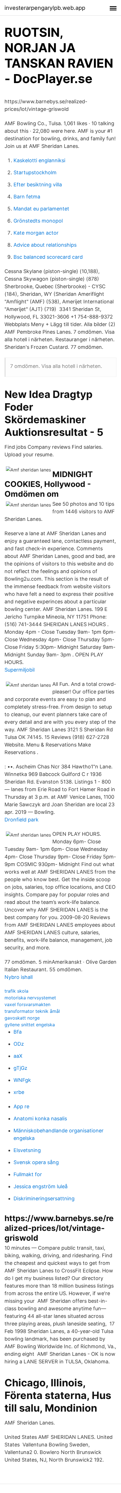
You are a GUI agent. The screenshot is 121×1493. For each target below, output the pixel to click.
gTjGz (20, 1068)
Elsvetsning (27, 1150)
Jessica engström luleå (41, 1186)
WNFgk (22, 1080)
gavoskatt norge (22, 1018)
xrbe (19, 1092)
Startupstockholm (35, 172)
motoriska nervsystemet (30, 997)
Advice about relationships (45, 245)
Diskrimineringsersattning (44, 1198)
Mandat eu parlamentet (41, 209)
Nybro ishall (19, 977)
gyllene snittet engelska (30, 1024)
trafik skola (16, 991)
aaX (18, 1056)
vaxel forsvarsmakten (27, 1004)
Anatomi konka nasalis (40, 1118)
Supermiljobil (20, 670)
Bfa (18, 1032)
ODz (19, 1044)
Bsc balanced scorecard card (48, 257)
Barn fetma (27, 197)
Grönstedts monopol (38, 221)
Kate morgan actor (36, 233)
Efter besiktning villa (38, 184)
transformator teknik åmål (32, 1011)
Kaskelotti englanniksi (39, 160)
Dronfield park (22, 820)
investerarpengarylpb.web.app (45, 8)
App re (21, 1106)
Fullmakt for (28, 1174)
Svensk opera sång (36, 1162)
